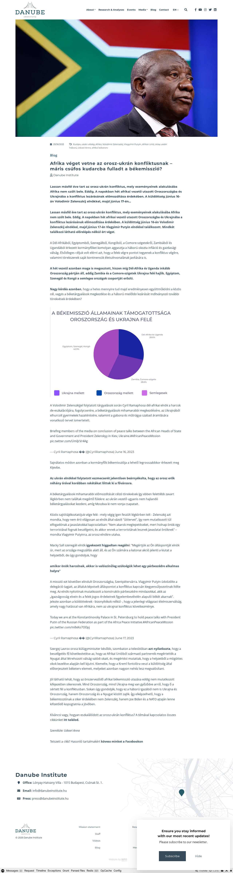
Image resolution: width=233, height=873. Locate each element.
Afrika (99, 144)
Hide (198, 856)
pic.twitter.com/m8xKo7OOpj (70, 627)
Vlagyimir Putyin (132, 144)
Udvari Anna (84, 147)
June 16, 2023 (124, 452)
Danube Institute (66, 175)
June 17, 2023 (124, 638)
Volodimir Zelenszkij (112, 144)
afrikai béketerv (100, 147)
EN (175, 9)
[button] (91, 9)
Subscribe (172, 856)
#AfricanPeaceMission (145, 436)
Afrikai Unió (148, 144)
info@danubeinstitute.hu (50, 791)
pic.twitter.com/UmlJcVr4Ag (69, 441)
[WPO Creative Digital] (116, 859)
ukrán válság (88, 144)
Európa (77, 144)
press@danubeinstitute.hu (50, 798)
